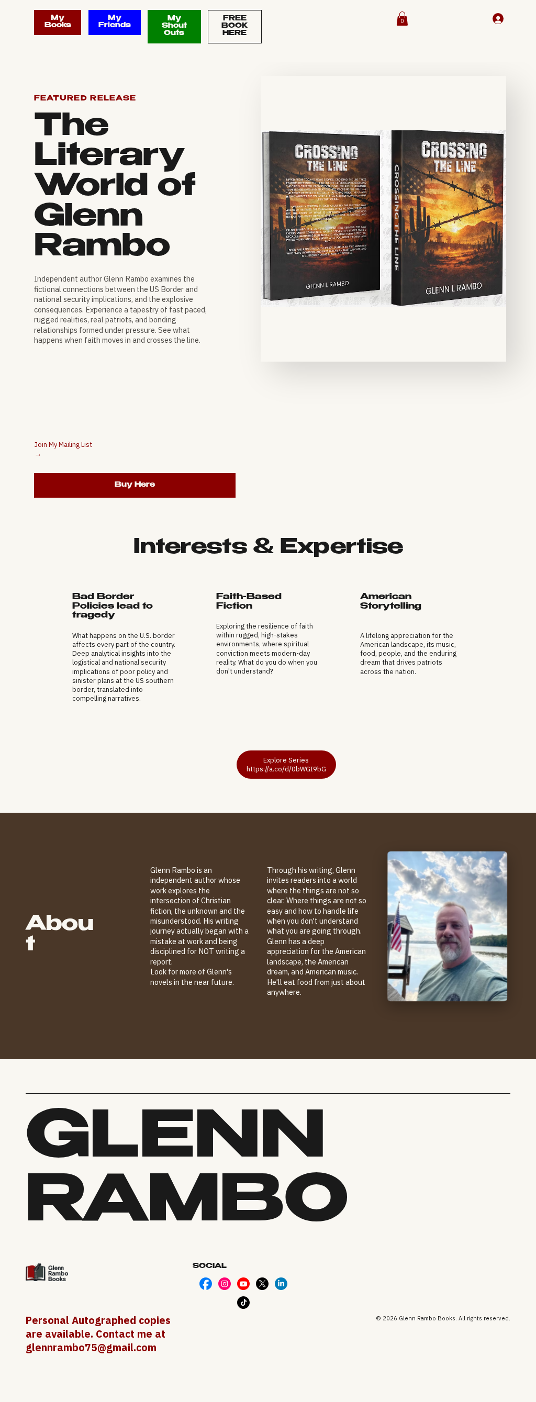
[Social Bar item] (205, 1283)
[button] (402, 19)
